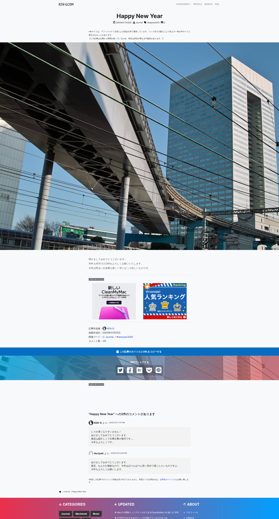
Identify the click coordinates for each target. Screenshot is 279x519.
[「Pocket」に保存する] (149, 369)
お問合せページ (166, 479)
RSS (217, 4)
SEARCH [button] (208, 4)
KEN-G (98, 422)
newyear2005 (153, 22)
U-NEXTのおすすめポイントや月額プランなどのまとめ (142, 518)
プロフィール (192, 512)
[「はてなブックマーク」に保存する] (139, 369)
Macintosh (81, 513)
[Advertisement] (139, 394)
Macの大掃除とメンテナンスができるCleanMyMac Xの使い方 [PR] (148, 512)
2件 (104, 340)
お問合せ (190, 518)
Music (96, 513)
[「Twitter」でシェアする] (120, 369)
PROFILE (197, 4)
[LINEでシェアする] (158, 369)
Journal (139, 22)
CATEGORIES (182, 4)
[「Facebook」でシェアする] (130, 369)
